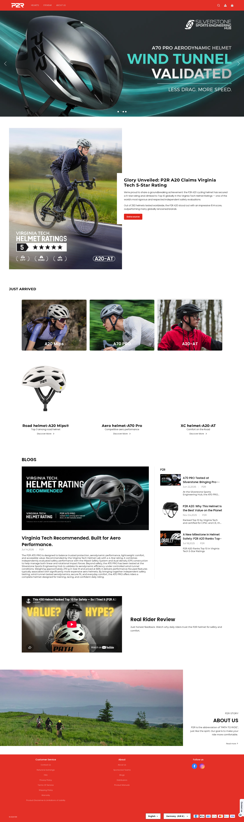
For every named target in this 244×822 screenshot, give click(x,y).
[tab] (118, 111)
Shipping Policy (46, 790)
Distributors (122, 780)
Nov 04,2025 (190, 515)
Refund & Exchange (46, 770)
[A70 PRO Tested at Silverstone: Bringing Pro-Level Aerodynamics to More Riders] (170, 480)
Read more (231, 743)
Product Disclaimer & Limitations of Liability (45, 800)
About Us (122, 764)
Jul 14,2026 (28, 549)
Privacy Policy (46, 780)
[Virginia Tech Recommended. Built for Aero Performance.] (85, 498)
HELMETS (35, 5)
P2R (41, 549)
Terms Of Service (46, 785)
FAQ (45, 775)
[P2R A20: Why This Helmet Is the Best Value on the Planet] (170, 510)
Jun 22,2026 (189, 486)
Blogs (122, 775)
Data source (133, 216)
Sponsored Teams (122, 770)
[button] (218, 5)
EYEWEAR (47, 5)
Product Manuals (122, 785)
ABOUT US (61, 5)
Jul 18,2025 (189, 543)
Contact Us (46, 764)
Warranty (46, 795)
